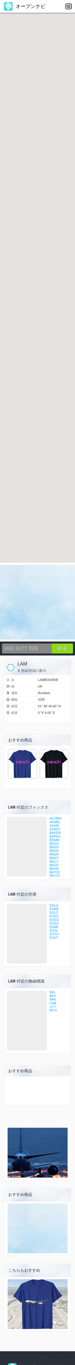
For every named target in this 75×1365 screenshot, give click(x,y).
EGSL (54, 930)
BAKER (55, 833)
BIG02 (54, 843)
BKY (53, 996)
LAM (53, 1003)
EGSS (54, 923)
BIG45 (54, 868)
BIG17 (54, 861)
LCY (53, 1006)
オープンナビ (30, 6)
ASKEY (55, 829)
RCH (53, 1010)
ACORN (55, 818)
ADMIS (55, 822)
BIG (52, 992)
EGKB (54, 909)
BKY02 (55, 872)
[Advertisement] (37, 602)
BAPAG (55, 836)
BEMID (55, 840)
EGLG (54, 905)
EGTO (54, 934)
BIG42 (54, 865)
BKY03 (55, 876)
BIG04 (54, 851)
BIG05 (54, 854)
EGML (54, 927)
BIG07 (54, 858)
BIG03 (54, 847)
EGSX (54, 916)
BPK (53, 999)
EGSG (54, 919)
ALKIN (54, 825)
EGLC (54, 912)
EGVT (54, 937)
